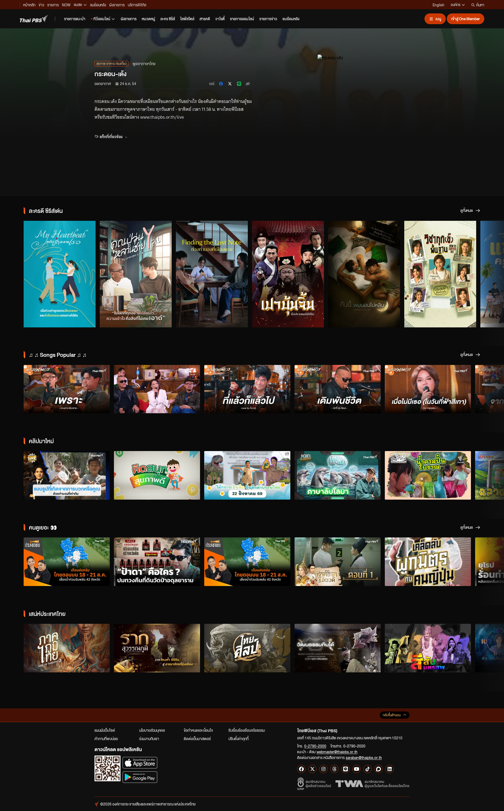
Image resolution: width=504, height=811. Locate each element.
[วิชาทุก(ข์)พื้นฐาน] (440, 274)
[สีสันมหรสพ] (428, 648)
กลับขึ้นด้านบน (392, 715)
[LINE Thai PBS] (345, 769)
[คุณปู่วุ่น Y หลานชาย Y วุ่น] (136, 274)
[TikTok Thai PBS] (367, 769)
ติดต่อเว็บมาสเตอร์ (197, 738)
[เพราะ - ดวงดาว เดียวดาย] (67, 389)
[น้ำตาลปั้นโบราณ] (428, 475)
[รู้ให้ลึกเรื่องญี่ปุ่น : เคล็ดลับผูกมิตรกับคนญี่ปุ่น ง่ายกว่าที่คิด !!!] (428, 561)
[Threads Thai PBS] (334, 769)
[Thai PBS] (34, 18)
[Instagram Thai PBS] (323, 769)
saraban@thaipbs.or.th (364, 757)
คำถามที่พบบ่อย (106, 738)
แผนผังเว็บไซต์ (104, 730)
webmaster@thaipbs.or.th (337, 751)
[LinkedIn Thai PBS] (389, 769)
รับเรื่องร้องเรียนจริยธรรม (246, 730)
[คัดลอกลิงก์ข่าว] (248, 83)
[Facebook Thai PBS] (301, 769)
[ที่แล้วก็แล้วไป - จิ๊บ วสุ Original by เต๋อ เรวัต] (247, 389)
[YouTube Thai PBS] (356, 769)
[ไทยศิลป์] (247, 648)
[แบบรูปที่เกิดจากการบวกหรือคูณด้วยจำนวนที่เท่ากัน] (67, 475)
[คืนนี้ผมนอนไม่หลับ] (364, 274)
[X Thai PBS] (312, 769)
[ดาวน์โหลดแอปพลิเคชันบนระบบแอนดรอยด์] (140, 777)
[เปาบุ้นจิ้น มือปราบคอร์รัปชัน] (288, 274)
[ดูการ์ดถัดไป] (493, 273)
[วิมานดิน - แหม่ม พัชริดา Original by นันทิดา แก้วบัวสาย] (157, 389)
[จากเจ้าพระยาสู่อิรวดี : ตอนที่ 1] (338, 561)
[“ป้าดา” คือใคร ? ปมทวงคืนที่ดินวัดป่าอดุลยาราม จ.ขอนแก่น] (157, 561)
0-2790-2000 (315, 746)
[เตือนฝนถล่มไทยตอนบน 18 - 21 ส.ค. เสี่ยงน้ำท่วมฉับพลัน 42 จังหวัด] (67, 561)
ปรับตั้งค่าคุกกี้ (238, 738)
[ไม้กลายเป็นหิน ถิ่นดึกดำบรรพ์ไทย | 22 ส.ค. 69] (247, 475)
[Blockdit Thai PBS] (378, 769)
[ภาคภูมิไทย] (67, 648)
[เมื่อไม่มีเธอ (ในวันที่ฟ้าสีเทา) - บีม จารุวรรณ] (428, 389)
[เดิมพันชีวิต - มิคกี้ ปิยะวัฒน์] (338, 389)
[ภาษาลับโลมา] (338, 475)
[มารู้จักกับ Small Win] (157, 475)
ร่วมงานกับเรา (149, 738)
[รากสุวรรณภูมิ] (157, 648)
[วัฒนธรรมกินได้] (338, 648)
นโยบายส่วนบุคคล (152, 730)
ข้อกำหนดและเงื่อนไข (198, 730)
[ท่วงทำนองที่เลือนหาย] (212, 274)
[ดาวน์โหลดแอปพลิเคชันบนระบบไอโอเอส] (140, 762)
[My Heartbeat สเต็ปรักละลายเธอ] (60, 274)
